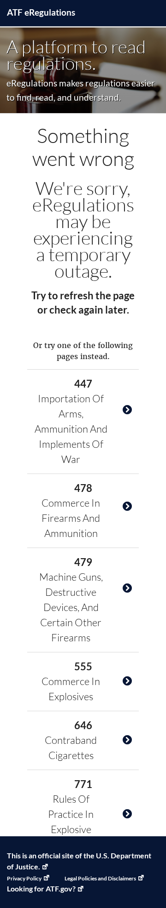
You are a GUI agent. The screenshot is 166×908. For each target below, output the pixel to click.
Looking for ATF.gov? (41, 888)
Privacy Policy (24, 878)
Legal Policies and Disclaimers (100, 878)
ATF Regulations (41, 12)
